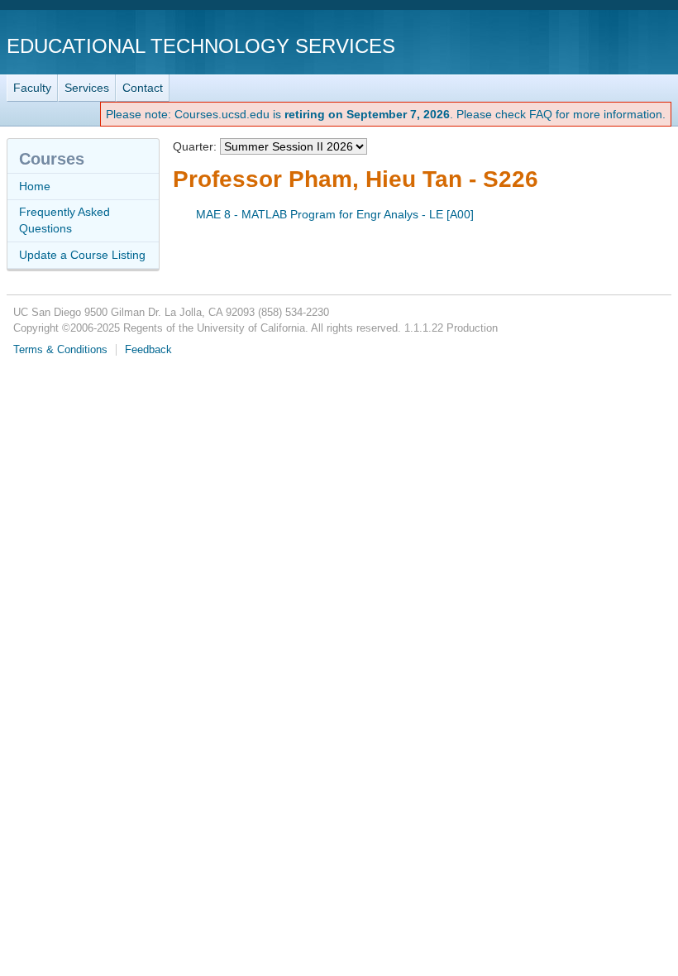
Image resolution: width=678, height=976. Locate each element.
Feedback (148, 350)
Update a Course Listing (82, 254)
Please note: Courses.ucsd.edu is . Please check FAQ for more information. (386, 114)
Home (34, 186)
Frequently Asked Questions (64, 220)
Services (86, 87)
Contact (142, 87)
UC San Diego (576, 45)
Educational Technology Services (201, 46)
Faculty (32, 87)
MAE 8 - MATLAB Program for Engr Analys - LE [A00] (335, 214)
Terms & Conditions (60, 350)
